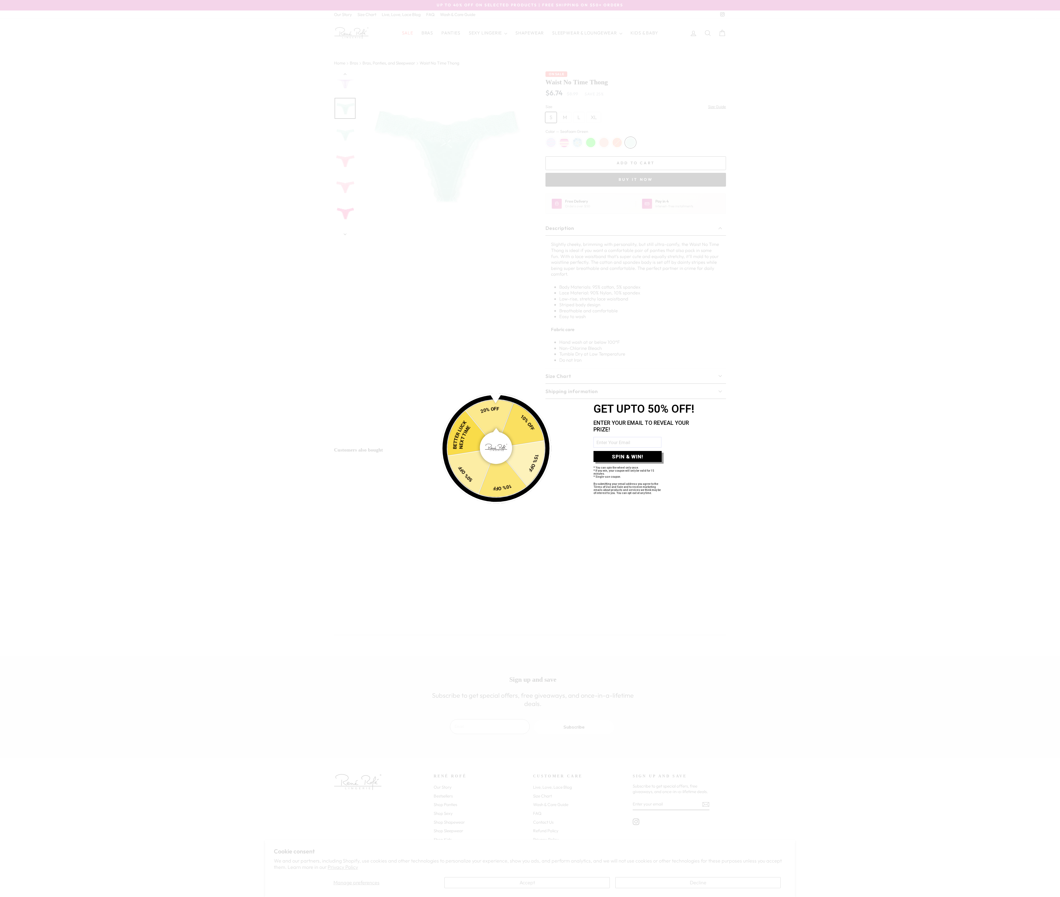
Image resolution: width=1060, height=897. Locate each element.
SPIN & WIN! (627, 457)
